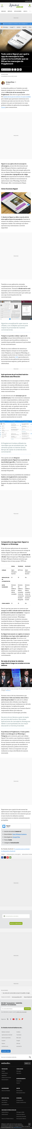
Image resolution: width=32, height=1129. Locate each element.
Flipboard (18, 70)
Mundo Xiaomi (5, 1079)
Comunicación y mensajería (14, 854)
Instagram (16, 1019)
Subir (26, 1063)
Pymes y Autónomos (21, 1102)
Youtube (13, 1019)
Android (18, 27)
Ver (17, 923)
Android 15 (19, 1046)
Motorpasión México (21, 1118)
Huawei (3, 1040)
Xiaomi (3, 1043)
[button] (11, 82)
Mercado (18, 1037)
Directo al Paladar (6, 1090)
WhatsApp (5, 27)
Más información (18, 1127)
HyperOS (24, 27)
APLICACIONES (17, 11)
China (30, 27)
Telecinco (8, 690)
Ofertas (18, 1043)
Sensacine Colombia (21, 1116)
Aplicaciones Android (7, 1035)
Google (18, 1040)
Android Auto (5, 1046)
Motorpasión (19, 1090)
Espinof (18, 1083)
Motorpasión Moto (20, 1092)
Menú (2, 6)
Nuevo (29, 6)
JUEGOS (25, 11)
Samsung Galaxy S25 (17, 997)
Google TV (12, 27)
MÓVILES (10, 11)
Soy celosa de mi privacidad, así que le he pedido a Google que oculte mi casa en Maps (17, 993)
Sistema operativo (6, 1037)
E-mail (20, 70)
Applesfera (4, 1075)
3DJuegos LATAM (20, 1112)
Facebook (12, 70)
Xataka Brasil (5, 1114)
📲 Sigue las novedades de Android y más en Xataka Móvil (14, 23)
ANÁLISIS (3, 11)
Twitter (15, 70)
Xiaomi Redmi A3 (28, 997)
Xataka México (5, 1112)
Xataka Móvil (5, 1073)
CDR (16, 357)
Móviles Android (6, 1032)
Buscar (30, 1057)
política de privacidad (21, 1012)
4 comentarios (6, 69)
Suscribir (27, 1008)
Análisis (18, 1032)
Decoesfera (4, 1102)
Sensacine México (20, 1114)
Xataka (3, 1071)
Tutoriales (18, 1035)
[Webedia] (28, 1)
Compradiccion (5, 1104)
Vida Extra (18, 1073)
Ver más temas (6, 1051)
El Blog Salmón (19, 1100)
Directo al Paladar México (8, 1118)
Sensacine (18, 1081)
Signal (3, 107)
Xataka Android (16, 5)
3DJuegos (18, 1071)
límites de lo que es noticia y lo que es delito (17, 97)
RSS (19, 1019)
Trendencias (4, 1100)
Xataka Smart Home (6, 1077)
